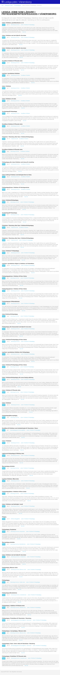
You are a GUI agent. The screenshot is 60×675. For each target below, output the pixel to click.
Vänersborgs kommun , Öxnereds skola (18, 658)
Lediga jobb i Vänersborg (17, 2)
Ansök (3, 24)
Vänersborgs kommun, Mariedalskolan (18, 544)
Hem (3, 5)
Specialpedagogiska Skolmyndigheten (17, 430)
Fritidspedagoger (17, 5)
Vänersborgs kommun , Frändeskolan (18, 556)
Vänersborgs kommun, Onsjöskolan (18, 531)
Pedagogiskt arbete (9, 5)
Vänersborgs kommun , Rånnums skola (18, 632)
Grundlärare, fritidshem (25, 75)
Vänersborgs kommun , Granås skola (17, 582)
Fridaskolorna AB (14, 138)
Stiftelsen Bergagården (15, 518)
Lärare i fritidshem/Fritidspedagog (27, 24)
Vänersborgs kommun (15, 24)
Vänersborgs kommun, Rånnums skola (18, 569)
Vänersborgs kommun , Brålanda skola (18, 607)
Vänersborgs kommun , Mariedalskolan (18, 594)
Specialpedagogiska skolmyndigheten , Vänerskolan (21, 620)
